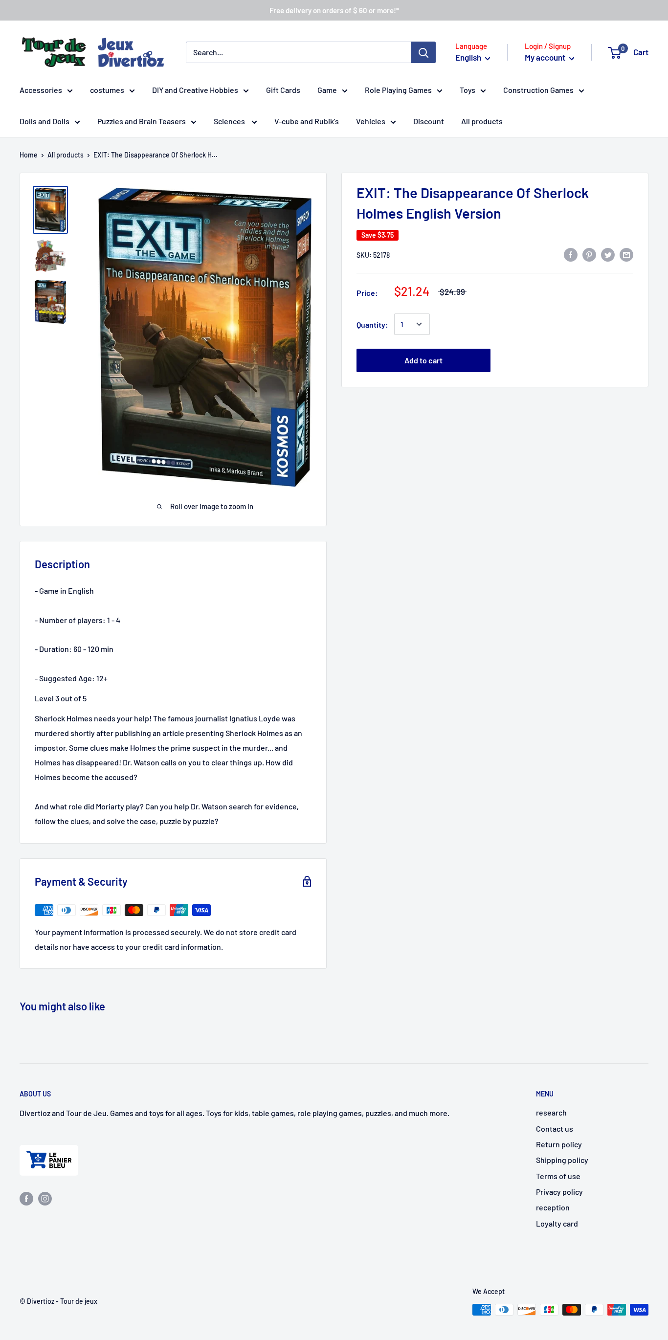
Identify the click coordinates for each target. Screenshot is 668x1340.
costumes (107, 89)
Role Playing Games (398, 89)
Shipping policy (562, 1159)
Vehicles (370, 121)
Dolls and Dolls (44, 121)
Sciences (230, 121)
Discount (428, 121)
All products (482, 121)
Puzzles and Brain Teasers (141, 121)
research (551, 1112)
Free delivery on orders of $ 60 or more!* (334, 10)
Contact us (554, 1128)
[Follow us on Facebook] (26, 1198)
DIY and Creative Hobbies (195, 89)
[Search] (423, 52)
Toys (467, 89)
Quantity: (372, 324)
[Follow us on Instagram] (45, 1198)
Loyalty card (557, 1223)
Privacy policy (559, 1191)
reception (553, 1207)
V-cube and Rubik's (306, 121)
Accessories (41, 89)
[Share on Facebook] (571, 254)
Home (29, 155)
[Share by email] (626, 254)
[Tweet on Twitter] (608, 254)
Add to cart (423, 360)
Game (327, 89)
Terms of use (558, 1176)
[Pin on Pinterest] (589, 254)
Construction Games (538, 89)
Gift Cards (283, 89)
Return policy (559, 1144)
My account (546, 57)
